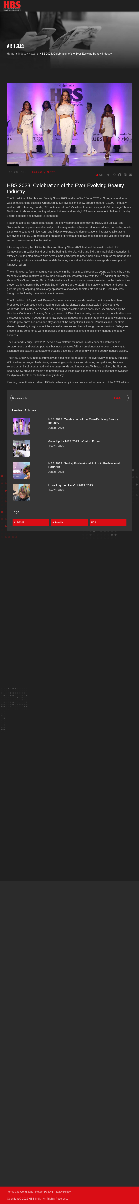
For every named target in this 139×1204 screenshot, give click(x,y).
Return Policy (43, 1191)
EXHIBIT (13, 1017)
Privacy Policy (62, 1191)
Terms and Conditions (20, 1191)
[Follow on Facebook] (10, 958)
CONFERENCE (17, 995)
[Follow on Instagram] (17, 958)
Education (16, 853)
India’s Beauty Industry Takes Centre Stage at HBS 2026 (45, 648)
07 (55, 1161)
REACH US (14, 1147)
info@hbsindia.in (41, 1153)
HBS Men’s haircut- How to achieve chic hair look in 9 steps (49, 859)
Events (14, 642)
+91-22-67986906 (41, 1161)
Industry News (44, 172)
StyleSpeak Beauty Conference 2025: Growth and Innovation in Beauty (56, 754)
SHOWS (12, 970)
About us (14, 1052)
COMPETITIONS (17, 1077)
